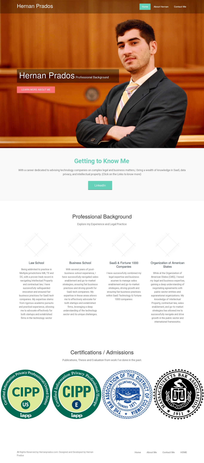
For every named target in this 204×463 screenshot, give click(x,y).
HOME (183, 452)
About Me (152, 452)
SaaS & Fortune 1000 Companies (123, 265)
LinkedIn (100, 185)
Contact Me (180, 6)
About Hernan (161, 6)
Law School (36, 263)
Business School (80, 263)
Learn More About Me (35, 89)
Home (145, 6)
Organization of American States (167, 265)
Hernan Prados (35, 5)
